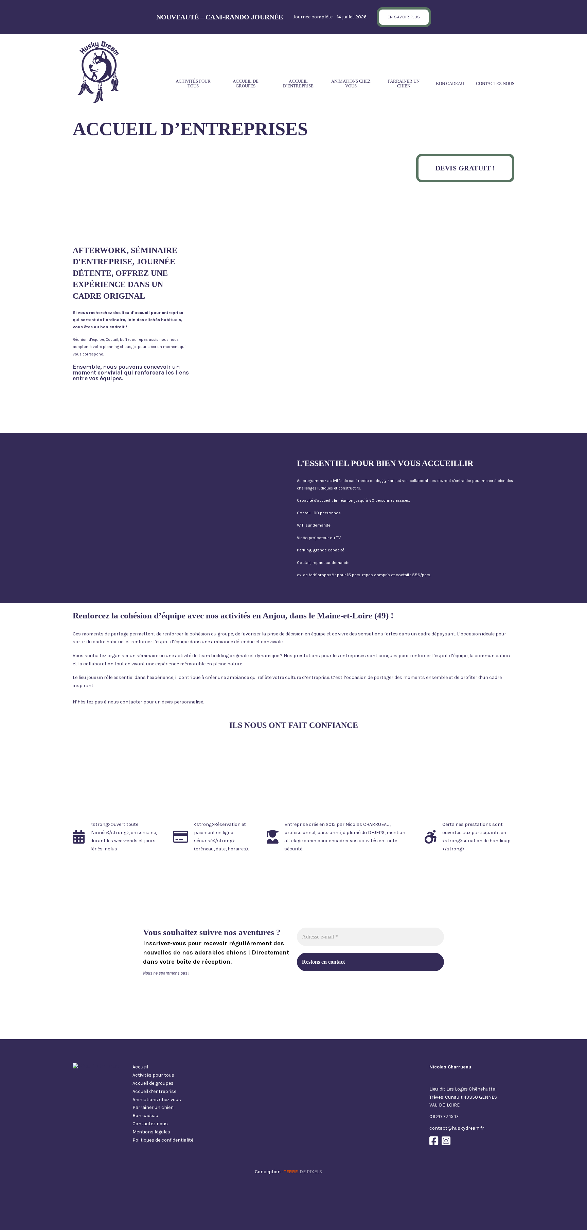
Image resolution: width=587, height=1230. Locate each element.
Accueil (140, 1067)
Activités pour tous (193, 83)
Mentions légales (151, 1132)
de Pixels (303, 1172)
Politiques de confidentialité (162, 1140)
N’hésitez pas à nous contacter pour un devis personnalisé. (138, 702)
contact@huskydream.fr (456, 1128)
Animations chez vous (351, 83)
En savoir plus (404, 17)
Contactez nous (495, 83)
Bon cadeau (450, 83)
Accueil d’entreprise (298, 83)
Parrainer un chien (404, 83)
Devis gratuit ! (465, 168)
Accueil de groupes (246, 83)
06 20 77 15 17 (444, 1116)
